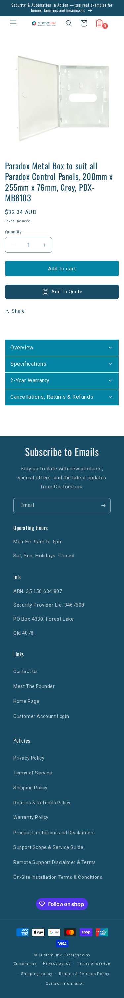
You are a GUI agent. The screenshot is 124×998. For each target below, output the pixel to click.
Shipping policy (36, 974)
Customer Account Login (41, 716)
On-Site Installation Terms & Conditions (57, 877)
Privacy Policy (28, 758)
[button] (13, 23)
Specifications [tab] (28, 364)
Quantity (13, 231)
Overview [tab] (22, 347)
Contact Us (25, 671)
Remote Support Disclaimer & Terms (54, 862)
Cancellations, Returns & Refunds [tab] (51, 397)
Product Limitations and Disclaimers (54, 832)
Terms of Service (32, 772)
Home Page (26, 701)
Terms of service (93, 963)
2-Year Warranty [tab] (30, 380)
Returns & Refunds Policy (41, 802)
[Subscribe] (103, 505)
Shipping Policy (30, 787)
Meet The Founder (34, 686)
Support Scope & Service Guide (48, 847)
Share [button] (18, 311)
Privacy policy (56, 963)
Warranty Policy (31, 817)
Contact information (65, 983)
